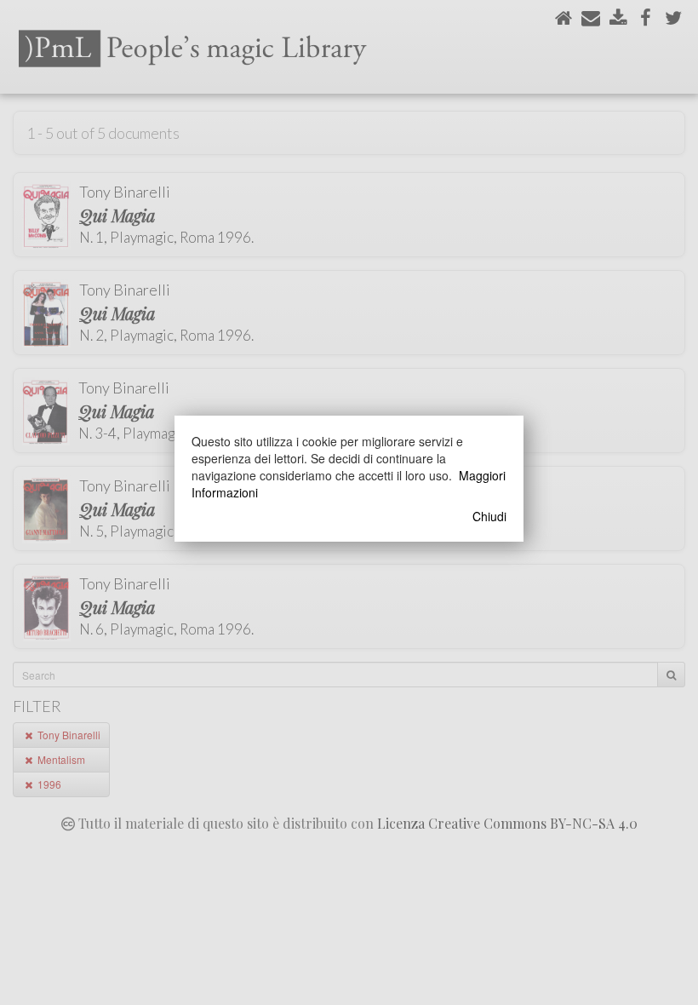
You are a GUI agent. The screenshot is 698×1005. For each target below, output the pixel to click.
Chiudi (489, 516)
